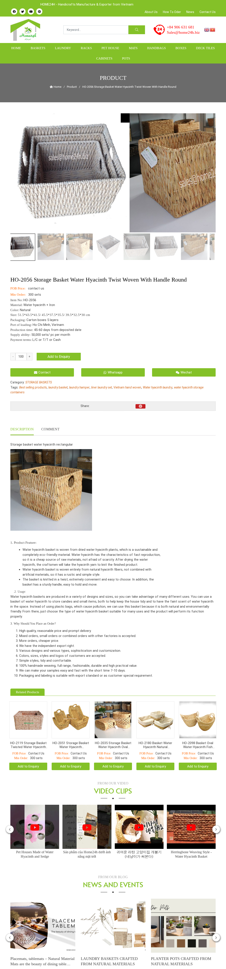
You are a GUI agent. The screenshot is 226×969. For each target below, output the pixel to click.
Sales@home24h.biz (183, 32)
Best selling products (33, 387)
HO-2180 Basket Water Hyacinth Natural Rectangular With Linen (155, 744)
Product (72, 86)
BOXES (180, 48)
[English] (207, 30)
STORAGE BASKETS (38, 382)
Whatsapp (115, 372)
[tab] (22, 429)
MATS (133, 48)
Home (16, 48)
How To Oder (172, 12)
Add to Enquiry (58, 357)
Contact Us (208, 12)
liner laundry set (101, 387)
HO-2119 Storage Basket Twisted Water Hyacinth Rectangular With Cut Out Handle (28, 744)
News (190, 12)
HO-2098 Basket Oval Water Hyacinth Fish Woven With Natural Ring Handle (198, 744)
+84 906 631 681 (180, 27)
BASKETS (38, 48)
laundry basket (58, 387)
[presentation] (10, 828)
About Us (151, 12)
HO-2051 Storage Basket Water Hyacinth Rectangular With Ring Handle (71, 744)
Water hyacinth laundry (157, 387)
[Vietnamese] (213, 30)
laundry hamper (79, 387)
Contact (44, 372)
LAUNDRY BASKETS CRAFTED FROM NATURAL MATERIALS (39, 960)
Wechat (186, 372)
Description (22, 429)
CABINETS (104, 58)
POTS (126, 58)
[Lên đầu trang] (214, 958)
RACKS (86, 48)
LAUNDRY (63, 48)
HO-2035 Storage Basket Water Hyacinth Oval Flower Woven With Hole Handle (113, 744)
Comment (50, 429)
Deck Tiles (205, 48)
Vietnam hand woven (127, 387)
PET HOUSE (110, 48)
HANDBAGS (156, 48)
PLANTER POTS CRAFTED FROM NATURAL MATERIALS (111, 960)
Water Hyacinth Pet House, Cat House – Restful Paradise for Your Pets (183, 960)
